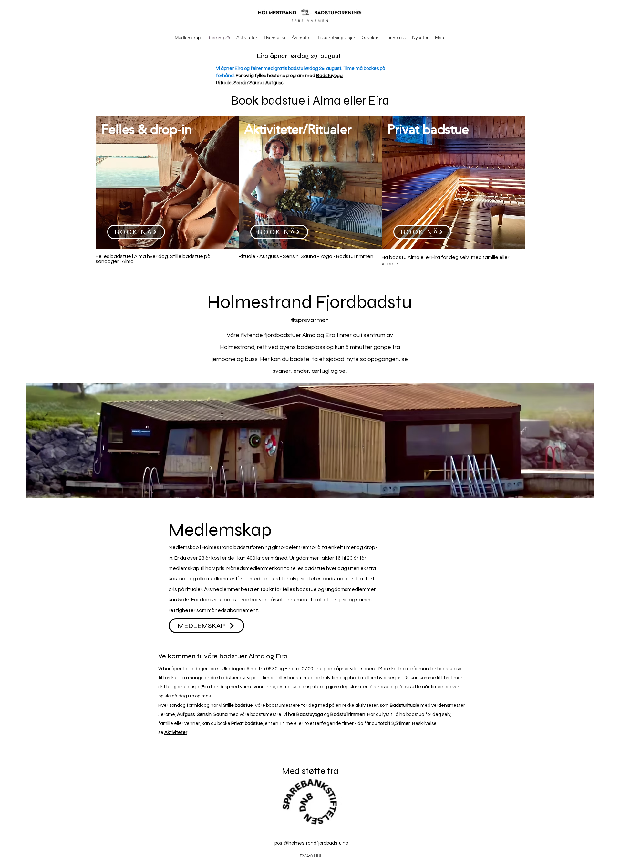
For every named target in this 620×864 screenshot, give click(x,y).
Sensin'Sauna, (248, 82)
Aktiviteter (175, 732)
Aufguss (274, 82)
